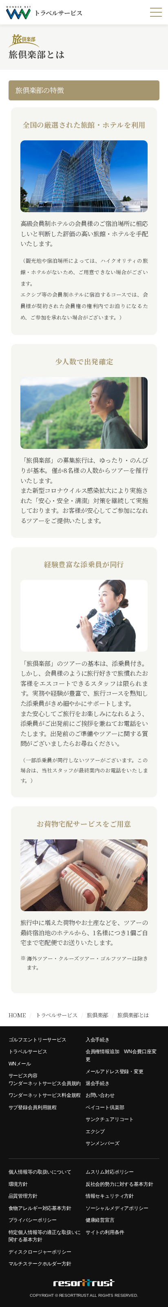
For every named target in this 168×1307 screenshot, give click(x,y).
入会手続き (98, 1039)
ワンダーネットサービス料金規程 (45, 1095)
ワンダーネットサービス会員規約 (45, 1083)
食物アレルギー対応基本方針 (40, 1208)
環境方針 (18, 1184)
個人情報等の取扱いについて (40, 1171)
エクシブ (95, 1131)
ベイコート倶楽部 (105, 1107)
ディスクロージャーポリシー (40, 1251)
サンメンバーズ (102, 1143)
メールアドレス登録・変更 (115, 1071)
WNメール (20, 1063)
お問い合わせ (100, 1095)
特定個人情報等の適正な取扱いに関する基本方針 (45, 1236)
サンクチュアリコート (110, 1119)
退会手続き (98, 1083)
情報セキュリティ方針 (110, 1195)
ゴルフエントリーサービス (37, 1039)
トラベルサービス (28, 1051)
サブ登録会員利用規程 (33, 1107)
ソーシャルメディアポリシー (117, 1208)
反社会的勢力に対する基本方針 (119, 1184)
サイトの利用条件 (105, 1232)
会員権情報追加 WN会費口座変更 (121, 1055)
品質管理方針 (23, 1195)
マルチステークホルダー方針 (40, 1263)
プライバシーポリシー (33, 1220)
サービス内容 (23, 1075)
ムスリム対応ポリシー (110, 1171)
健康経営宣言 (100, 1220)
